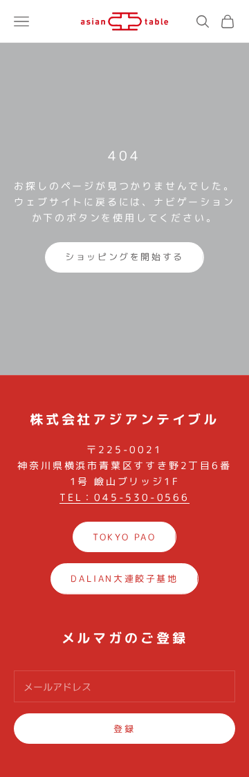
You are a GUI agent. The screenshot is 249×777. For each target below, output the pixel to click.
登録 (124, 728)
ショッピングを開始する (124, 256)
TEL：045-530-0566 (124, 497)
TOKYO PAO (124, 537)
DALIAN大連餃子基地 (124, 578)
